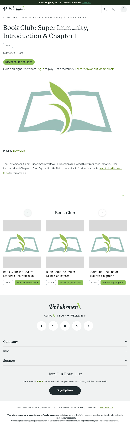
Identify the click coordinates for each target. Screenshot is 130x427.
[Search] (105, 9)
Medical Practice (106, 407)
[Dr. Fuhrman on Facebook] (41, 326)
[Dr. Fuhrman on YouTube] (65, 326)
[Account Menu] (113, 9)
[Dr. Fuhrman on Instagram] (76, 326)
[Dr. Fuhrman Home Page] (14, 9)
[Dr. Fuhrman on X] (88, 326)
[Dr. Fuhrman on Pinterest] (53, 326)
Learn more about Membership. (95, 69)
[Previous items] (27, 212)
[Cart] (123, 9)
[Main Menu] (97, 9)
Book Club (19, 150)
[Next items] (102, 212)
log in (41, 69)
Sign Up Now (65, 390)
